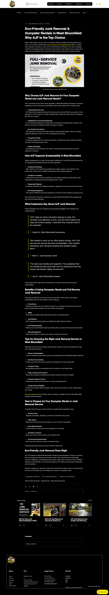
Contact (11, 582)
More (84, 12)
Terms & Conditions (49, 578)
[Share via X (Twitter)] (29, 486)
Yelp (66, 580)
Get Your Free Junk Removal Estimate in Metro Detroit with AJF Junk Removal (28, 520)
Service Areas (12, 585)
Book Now (11, 580)
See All (90, 500)
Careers (26, 585)
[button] (100, 4)
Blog (66, 581)
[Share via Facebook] (25, 486)
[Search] (96, 4)
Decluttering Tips (62, 12)
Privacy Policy (47, 576)
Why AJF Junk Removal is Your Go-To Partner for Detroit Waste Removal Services (54, 520)
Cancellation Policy (49, 581)
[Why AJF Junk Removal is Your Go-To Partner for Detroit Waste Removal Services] (54, 509)
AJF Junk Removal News (30, 12)
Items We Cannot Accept (50, 583)
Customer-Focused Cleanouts (67, 476)
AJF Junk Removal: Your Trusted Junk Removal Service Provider (79, 520)
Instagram (68, 576)
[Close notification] (106, 585)
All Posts (19, 12)
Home (10, 576)
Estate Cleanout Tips (74, 12)
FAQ (10, 584)
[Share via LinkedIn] (33, 486)
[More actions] (83, 24)
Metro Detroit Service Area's (58, 480)
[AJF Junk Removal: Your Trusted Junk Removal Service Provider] (80, 509)
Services (11, 578)
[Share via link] (37, 486)
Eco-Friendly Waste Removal (49, 476)
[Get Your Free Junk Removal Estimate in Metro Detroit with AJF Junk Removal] (28, 509)
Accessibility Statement (50, 580)
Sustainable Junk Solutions (33, 476)
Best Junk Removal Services (47, 12)
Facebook (67, 578)
